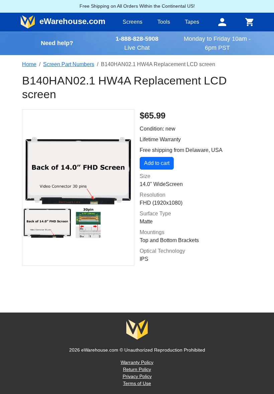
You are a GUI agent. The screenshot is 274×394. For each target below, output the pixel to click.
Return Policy (137, 369)
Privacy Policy (137, 376)
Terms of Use (137, 383)
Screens (132, 22)
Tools (163, 22)
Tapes (192, 22)
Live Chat (137, 47)
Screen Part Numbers (68, 64)
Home (29, 64)
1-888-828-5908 (137, 38)
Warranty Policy (137, 362)
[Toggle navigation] (222, 22)
